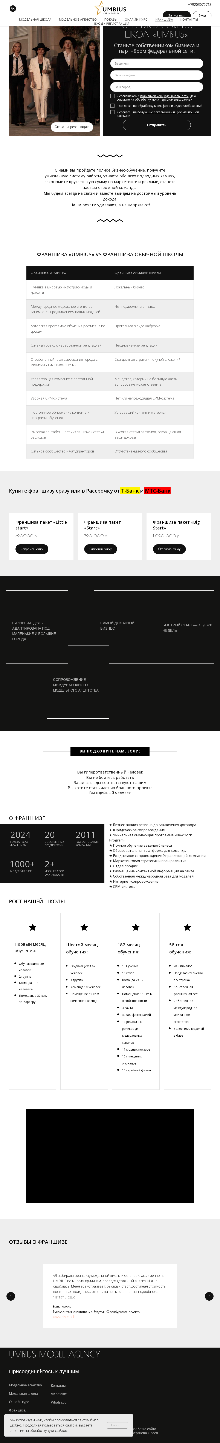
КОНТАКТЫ (189, 19)
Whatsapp (58, 1402)
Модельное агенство (25, 1385)
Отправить (157, 125)
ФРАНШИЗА (164, 19)
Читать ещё (64, 1297)
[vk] (13, 8)
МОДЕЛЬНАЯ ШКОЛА (35, 19)
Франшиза (17, 1410)
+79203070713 (199, 4)
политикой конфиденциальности (164, 96)
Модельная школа (23, 1393)
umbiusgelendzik (64, 1317)
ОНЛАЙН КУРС (136, 19)
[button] (41, 528)
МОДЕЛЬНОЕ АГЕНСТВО (78, 19)
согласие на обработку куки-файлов (38, 1430)
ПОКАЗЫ (111, 19)
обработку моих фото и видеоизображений (170, 106)
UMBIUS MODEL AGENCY (54, 1354)
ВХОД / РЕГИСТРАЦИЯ (111, 23)
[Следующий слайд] (209, 1296)
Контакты (58, 1385)
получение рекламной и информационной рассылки (158, 114)
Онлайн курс (19, 1402)
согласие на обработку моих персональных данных (154, 99)
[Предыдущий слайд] (10, 1296)
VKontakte (59, 1394)
